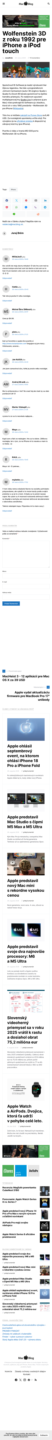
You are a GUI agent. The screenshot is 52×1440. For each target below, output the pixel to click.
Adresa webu (6, 592)
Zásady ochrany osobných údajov (30, 1371)
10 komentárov (35, 58)
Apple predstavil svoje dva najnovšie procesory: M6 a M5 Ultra (26, 954)
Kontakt (26, 1374)
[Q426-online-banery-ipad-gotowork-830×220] (26, 1151)
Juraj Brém (9, 58)
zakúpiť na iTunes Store (31, 115)
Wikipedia (18, 108)
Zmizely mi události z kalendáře (16, 1334)
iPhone (13, 189)
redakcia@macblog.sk (12, 224)
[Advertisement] (26, 638)
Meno (4, 571)
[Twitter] (20, 1380)
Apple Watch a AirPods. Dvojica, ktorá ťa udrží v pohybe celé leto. (25, 1113)
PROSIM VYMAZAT (10, 1331)
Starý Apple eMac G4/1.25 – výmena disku (21, 1339)
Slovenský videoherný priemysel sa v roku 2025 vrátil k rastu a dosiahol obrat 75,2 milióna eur (25, 1029)
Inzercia (8, 1371)
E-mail (4, 582)
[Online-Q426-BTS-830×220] (26, 21)
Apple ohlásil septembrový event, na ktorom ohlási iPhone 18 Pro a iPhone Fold (23, 756)
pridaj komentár (28, 771)
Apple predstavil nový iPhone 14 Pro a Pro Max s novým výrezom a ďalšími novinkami (19, 1214)
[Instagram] (24, 1380)
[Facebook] (16, 1380)
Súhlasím (44, 1435)
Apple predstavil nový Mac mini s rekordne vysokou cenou (25, 888)
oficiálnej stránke (25, 121)
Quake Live (26, 99)
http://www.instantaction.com (14, 343)
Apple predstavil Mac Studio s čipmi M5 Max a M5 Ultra (25, 822)
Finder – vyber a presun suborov (17, 1336)
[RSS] (36, 1380)
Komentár (6, 538)
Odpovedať (7, 278)
